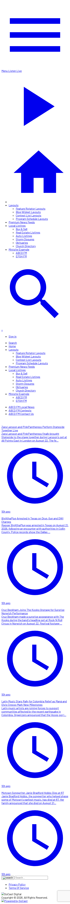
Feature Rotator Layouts (30, 208)
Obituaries (22, 242)
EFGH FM (21, 256)
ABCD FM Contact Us (21, 413)
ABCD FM (21, 253)
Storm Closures (25, 239)
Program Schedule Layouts (32, 218)
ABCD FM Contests (20, 410)
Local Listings (17, 225)
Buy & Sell (21, 229)
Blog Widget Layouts (28, 212)
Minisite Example (19, 249)
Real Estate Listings (28, 232)
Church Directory (26, 246)
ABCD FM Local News (21, 407)
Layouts (13, 205)
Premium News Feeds (22, 222)
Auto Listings (24, 235)
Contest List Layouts (28, 215)
